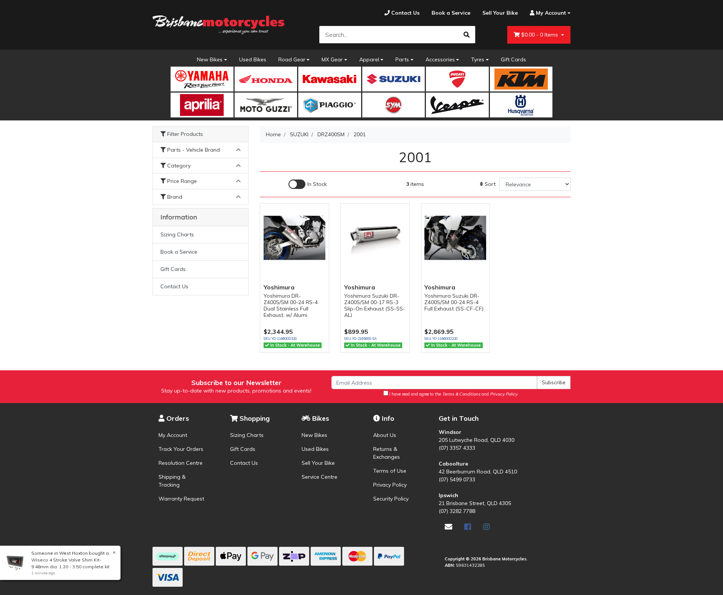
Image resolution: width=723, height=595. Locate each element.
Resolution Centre (181, 463)
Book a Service (178, 251)
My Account (173, 435)
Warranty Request (181, 498)
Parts (402, 59)
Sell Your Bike (318, 463)
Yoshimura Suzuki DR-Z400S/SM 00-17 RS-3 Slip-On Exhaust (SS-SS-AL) (374, 305)
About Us (384, 435)
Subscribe (554, 382)
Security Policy (391, 498)
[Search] (466, 34)
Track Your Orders (181, 449)
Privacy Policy (390, 484)
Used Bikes (252, 59)
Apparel (369, 59)
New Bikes (210, 59)
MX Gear (332, 59)
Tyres (477, 59)
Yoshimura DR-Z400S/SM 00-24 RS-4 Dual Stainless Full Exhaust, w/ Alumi (291, 305)
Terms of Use (389, 470)
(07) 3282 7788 (457, 511)
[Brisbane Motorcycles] (218, 24)
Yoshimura (279, 287)
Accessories (440, 59)
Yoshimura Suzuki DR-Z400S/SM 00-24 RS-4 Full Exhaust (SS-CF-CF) (454, 302)
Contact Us (174, 286)
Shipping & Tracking (172, 480)
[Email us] (448, 526)
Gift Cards (513, 59)
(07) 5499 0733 (457, 479)
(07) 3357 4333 (457, 447)
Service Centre (319, 476)
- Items (540, 34)
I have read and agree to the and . (453, 394)
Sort (489, 184)
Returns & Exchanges (386, 453)
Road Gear (291, 59)
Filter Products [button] (184, 134)
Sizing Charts (177, 234)
